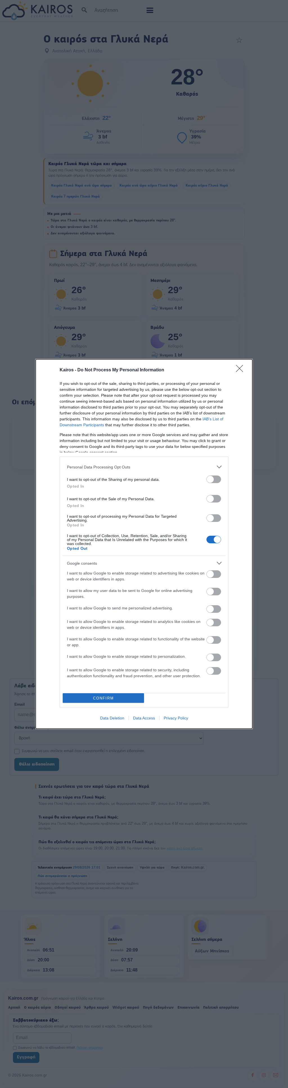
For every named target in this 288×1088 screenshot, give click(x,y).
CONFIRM (103, 698)
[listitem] (144, 467)
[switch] (213, 479)
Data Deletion (112, 718)
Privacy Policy (176, 718)
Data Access (144, 718)
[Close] (241, 370)
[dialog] (144, 544)
